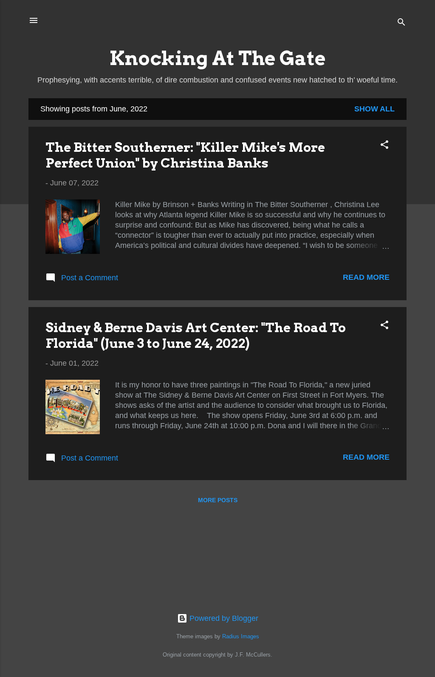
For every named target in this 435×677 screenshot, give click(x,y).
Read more (366, 277)
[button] (384, 145)
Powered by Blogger (222, 618)
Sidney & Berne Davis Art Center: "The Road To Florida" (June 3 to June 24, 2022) (195, 335)
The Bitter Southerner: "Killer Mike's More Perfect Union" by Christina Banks (185, 155)
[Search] (401, 23)
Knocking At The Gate (218, 58)
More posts (217, 500)
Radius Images (240, 637)
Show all (374, 109)
